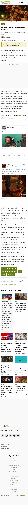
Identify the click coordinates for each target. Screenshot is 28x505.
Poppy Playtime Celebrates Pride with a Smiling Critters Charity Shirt (6, 390)
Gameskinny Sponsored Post (6, 326)
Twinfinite (14, 461)
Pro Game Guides (14, 458)
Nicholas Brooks (5, 374)
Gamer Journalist (14, 476)
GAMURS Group (24, 495)
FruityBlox (14, 487)
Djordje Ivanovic (19, 374)
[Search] (15, 2)
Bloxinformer (14, 489)
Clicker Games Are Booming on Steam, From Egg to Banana (21, 369)
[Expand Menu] (22, 2)
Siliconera (14, 469)
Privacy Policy (4, 446)
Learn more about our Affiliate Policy (8, 284)
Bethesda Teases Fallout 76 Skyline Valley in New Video (20, 389)
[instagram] (6, 435)
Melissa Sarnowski (6, 351)
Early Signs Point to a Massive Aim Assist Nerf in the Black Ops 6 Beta (20, 306)
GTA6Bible (14, 491)
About (2, 442)
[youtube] (18, 435)
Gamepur (14, 463)
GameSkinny (14, 478)
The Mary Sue (14, 482)
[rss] (2, 435)
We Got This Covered (14, 471)
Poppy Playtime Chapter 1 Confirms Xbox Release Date (6, 346)
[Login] (25, 2)
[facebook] (14, 435)
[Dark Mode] (19, 2)
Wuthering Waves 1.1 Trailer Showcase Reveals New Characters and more (21, 347)
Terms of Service (5, 444)
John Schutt (18, 311)
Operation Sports (14, 480)
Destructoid (14, 474)
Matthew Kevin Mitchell (21, 394)
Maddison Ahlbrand (20, 353)
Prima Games (14, 467)
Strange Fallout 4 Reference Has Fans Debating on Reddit (7, 369)
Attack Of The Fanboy (14, 465)
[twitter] (10, 435)
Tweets (19, 115)
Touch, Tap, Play (14, 485)
